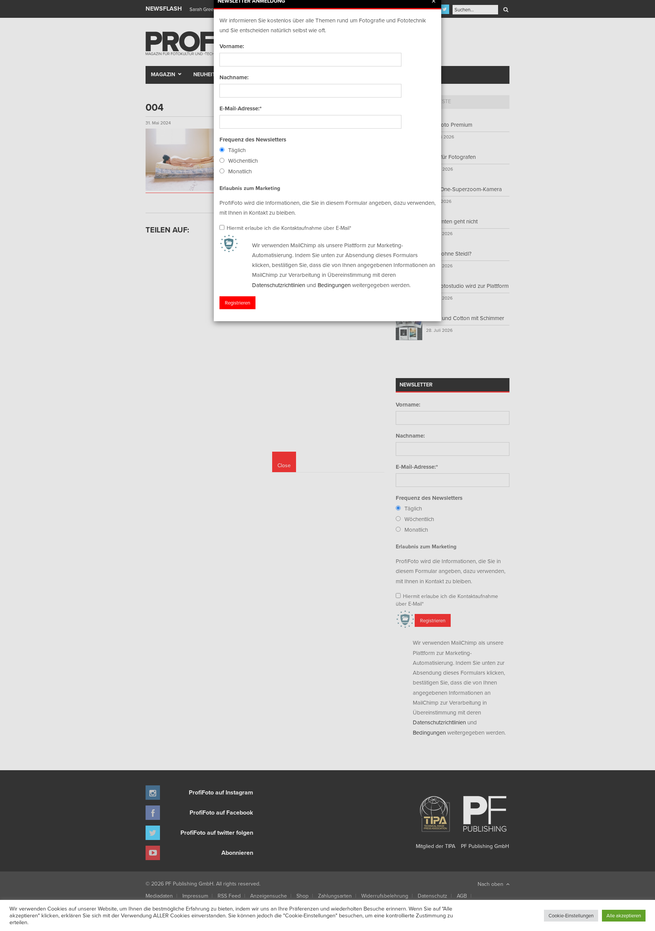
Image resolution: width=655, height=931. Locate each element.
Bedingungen (334, 285)
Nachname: (234, 77)
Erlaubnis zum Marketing (249, 188)
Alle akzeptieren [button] (623, 915)
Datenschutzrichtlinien (278, 285)
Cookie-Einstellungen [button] (571, 915)
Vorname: (231, 46)
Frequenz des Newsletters (252, 139)
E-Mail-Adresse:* (240, 108)
